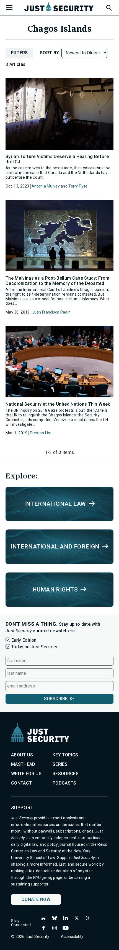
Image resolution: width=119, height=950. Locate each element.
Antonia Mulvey (46, 186)
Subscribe (56, 698)
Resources (66, 773)
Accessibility (72, 936)
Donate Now (36, 899)
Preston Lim (41, 433)
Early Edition (23, 640)
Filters (19, 52)
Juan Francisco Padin (51, 312)
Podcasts (64, 783)
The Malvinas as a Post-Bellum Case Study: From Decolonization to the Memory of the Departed (58, 280)
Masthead (23, 764)
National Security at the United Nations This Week (58, 404)
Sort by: (50, 52)
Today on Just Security (34, 646)
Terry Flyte (77, 186)
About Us (22, 755)
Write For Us (26, 773)
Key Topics (65, 755)
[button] (108, 7)
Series (60, 764)
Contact (21, 783)
